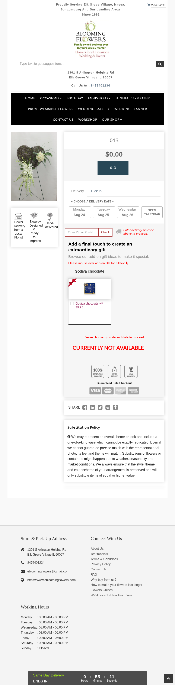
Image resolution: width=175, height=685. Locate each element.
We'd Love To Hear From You (111, 595)
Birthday (75, 98)
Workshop (87, 119)
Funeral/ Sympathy (132, 98)
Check (105, 232)
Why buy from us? (103, 579)
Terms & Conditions (104, 559)
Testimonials (99, 554)
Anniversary (99, 98)
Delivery (77, 191)
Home (30, 98)
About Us (97, 548)
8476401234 (100, 85)
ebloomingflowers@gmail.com (48, 571)
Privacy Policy (101, 564)
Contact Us (63, 119)
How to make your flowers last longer (116, 585)
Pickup (96, 191)
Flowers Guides (102, 590)
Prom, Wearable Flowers (50, 109)
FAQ (94, 574)
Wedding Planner (130, 109)
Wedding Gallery (94, 109)
